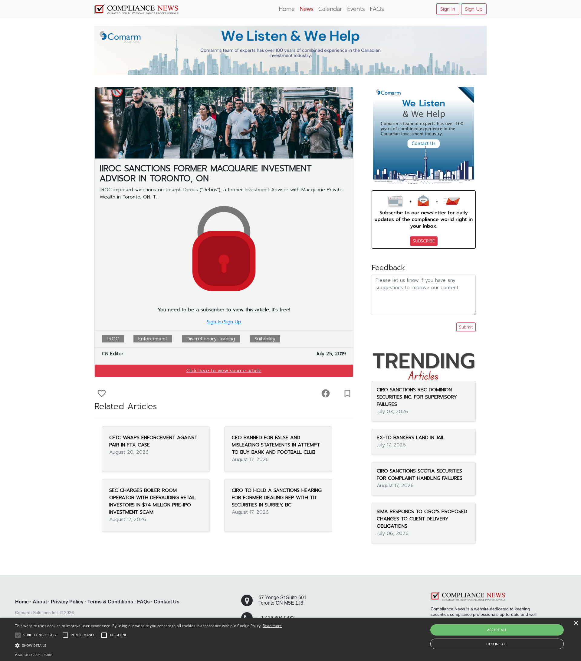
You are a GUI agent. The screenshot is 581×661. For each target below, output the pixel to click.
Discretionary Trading (211, 338)
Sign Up (474, 9)
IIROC (113, 338)
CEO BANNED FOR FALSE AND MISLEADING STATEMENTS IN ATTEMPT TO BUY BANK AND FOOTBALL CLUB (276, 445)
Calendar (330, 9)
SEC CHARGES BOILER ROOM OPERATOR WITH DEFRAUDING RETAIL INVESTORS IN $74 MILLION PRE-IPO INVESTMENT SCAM (152, 501)
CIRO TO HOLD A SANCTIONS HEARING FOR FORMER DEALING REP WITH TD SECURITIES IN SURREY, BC (277, 498)
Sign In (447, 9)
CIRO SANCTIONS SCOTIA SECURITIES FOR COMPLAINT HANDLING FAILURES (419, 474)
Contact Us (166, 601)
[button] (148, 645)
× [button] (575, 623)
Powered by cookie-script (34, 655)
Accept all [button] (497, 629)
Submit (466, 327)
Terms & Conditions (110, 601)
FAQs (377, 9)
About (40, 601)
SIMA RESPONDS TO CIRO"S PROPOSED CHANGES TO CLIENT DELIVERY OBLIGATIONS (422, 519)
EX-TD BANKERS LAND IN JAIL (411, 437)
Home (287, 9)
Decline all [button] (496, 644)
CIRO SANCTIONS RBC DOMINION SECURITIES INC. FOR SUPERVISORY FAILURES (417, 397)
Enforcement (152, 338)
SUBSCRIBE (424, 241)
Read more (272, 625)
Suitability (264, 338)
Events (356, 9)
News (306, 9)
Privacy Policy (67, 601)
